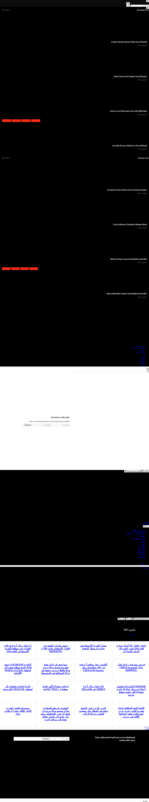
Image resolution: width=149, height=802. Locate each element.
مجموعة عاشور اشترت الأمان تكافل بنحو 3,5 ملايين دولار (18, 711)
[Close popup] (147, 369)
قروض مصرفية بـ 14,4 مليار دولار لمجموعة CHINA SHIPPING (131, 667)
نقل (143, 543)
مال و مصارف (138, 538)
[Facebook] (26, 634)
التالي (147, 729)
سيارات (141, 549)
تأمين (142, 541)
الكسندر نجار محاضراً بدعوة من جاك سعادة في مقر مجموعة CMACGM (93, 667)
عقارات (141, 546)
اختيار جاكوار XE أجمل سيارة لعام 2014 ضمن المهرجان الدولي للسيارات (131, 648)
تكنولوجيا (141, 551)
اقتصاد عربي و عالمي (135, 533)
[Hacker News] (19, 634)
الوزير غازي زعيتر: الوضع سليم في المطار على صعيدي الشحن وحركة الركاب (93, 711)
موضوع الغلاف (138, 530)
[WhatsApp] (15, 634)
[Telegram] (17, 634)
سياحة (142, 554)
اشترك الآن (145, 524)
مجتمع (142, 557)
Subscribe (27, 425)
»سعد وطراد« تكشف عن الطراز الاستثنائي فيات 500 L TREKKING (55, 648)
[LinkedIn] (22, 634)
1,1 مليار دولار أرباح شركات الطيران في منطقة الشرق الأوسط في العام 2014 (18, 648)
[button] (74, 561)
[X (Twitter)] (24, 634)
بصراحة (141, 535)
